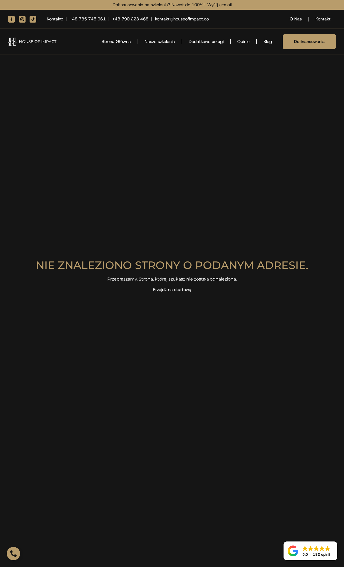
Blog (267, 41)
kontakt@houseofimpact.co (182, 19)
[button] (310, 550)
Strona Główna (116, 41)
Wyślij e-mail (219, 5)
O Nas (296, 19)
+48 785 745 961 (88, 19)
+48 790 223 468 (130, 19)
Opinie (243, 41)
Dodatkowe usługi (206, 41)
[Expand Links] (13, 553)
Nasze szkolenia (160, 41)
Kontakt (323, 19)
